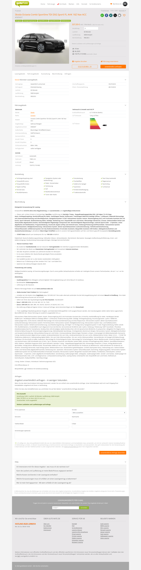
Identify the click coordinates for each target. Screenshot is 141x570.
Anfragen (68, 74)
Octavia (33, 115)
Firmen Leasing (77, 536)
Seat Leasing (104, 534)
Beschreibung (57, 74)
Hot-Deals (62, 4)
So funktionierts (95, 4)
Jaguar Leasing (105, 532)
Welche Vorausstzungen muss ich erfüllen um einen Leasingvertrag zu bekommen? (46, 479)
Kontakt (84, 4)
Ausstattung (45, 74)
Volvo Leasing (104, 538)
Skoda (32, 112)
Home (43, 4)
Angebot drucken (80, 61)
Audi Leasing (104, 524)
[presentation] (18, 41)
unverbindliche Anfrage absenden (113, 453)
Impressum (47, 530)
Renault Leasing (105, 530)
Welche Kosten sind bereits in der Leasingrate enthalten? (37, 475)
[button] (102, 15)
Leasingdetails (20, 74)
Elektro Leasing (77, 538)
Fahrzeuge (51, 4)
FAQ (73, 526)
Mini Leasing (104, 528)
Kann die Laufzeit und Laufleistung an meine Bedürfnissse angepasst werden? (44, 471)
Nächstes (122, 10)
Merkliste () (117, 4)
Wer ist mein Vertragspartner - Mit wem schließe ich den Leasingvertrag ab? (43, 483)
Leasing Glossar (77, 530)
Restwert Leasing (77, 542)
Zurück (18, 10)
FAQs (17, 462)
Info (77, 4)
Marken (71, 4)
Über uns (46, 524)
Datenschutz (48, 528)
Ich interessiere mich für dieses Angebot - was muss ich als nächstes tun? (42, 467)
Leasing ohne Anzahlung (80, 532)
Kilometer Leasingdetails (26, 80)
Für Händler (47, 526)
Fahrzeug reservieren (110, 61)
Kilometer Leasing (77, 540)
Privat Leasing (76, 534)
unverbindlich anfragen (113, 67)
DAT (18, 556)
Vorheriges (105, 10)
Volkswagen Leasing (106, 536)
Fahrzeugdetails (33, 74)
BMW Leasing (104, 526)
